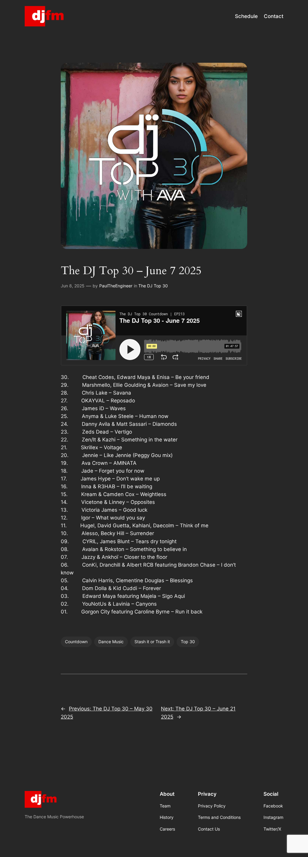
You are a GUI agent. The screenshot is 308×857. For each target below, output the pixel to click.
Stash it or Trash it (152, 641)
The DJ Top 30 (153, 285)
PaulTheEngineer (115, 285)
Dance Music (111, 641)
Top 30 (188, 641)
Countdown (76, 641)
